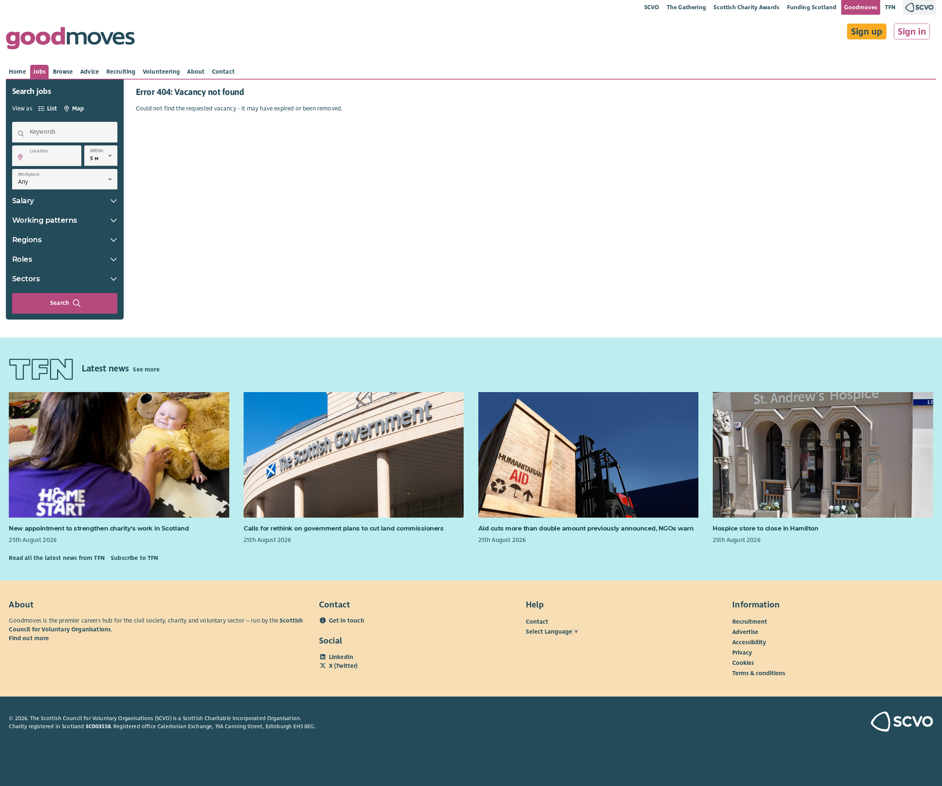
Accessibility (749, 642)
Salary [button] (23, 200)
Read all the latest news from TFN (57, 558)
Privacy (742, 652)
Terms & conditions (758, 673)
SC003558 (98, 726)
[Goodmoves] (70, 40)
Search (59, 303)
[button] (20, 157)
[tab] (17, 72)
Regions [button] (27, 239)
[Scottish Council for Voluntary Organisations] (858, 722)
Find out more (29, 638)
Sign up (866, 31)
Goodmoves (860, 7)
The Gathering (686, 7)
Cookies (743, 663)
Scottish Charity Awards (746, 7)
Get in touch (346, 620)
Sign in (912, 31)
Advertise (745, 632)
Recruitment (749, 621)
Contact (537, 621)
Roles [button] (22, 259)
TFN (890, 7)
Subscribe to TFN (135, 558)
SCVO (651, 7)
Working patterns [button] (44, 220)
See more (146, 369)
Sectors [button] (26, 278)
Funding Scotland (812, 7)
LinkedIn (341, 657)
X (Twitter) (343, 666)
